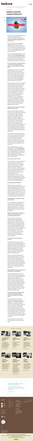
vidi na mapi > (18, 408)
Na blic (14, 331)
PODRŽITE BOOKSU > (11, 391)
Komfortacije (21, 55)
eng (31, 401)
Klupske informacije (11, 401)
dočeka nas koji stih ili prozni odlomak (14, 39)
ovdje (16, 48)
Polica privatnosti (10, 405)
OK (16, 439)
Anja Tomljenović (10, 9)
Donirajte (9, 407)
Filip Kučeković (5, 348)
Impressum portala (11, 403)
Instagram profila (21, 148)
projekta (17, 55)
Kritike (4, 331)
